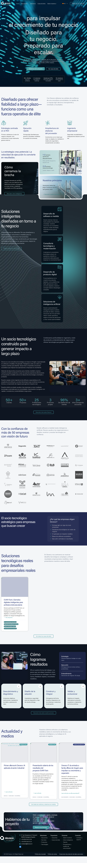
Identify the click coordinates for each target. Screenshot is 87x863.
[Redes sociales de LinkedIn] (20, 853)
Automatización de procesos (10, 635)
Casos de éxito (41, 3)
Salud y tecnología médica (10, 633)
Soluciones (24, 3)
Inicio (17, 3)
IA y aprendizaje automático (10, 628)
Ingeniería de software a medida (11, 630)
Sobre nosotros (51, 3)
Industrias (33, 3)
